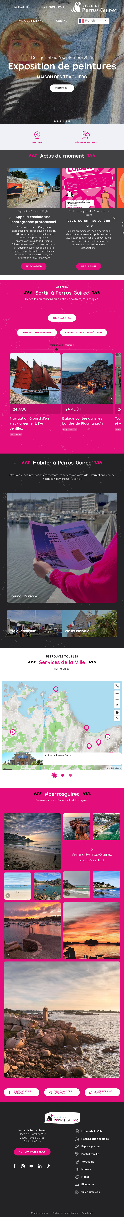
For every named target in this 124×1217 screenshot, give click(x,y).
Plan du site (87, 1213)
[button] (10, 218)
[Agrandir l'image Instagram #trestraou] (32, 841)
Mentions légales (40, 1213)
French (89, 20)
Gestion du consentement (65, 1213)
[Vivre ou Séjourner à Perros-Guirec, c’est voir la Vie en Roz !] (94, 7)
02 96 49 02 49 (32, 1141)
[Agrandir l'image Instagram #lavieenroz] (47, 886)
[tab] (56, 345)
